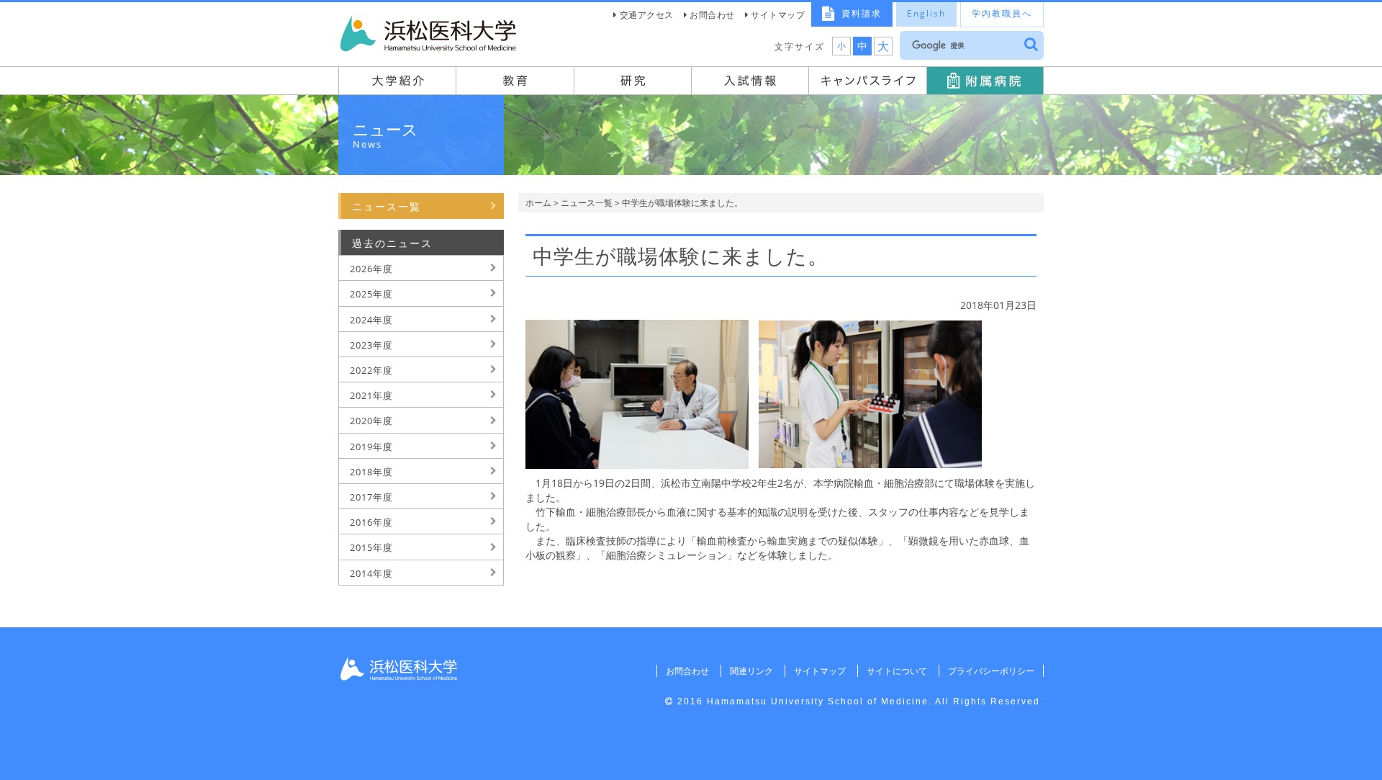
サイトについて (897, 671)
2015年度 (371, 547)
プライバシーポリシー (991, 671)
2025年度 (371, 293)
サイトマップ (778, 15)
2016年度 (371, 522)
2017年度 (371, 496)
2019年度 (371, 446)
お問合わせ (712, 15)
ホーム (538, 203)
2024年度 (371, 319)
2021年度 (371, 395)
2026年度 (371, 268)
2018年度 (371, 471)
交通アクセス (647, 15)
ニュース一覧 (587, 203)
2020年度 (371, 420)
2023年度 (371, 345)
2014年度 (371, 573)
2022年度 (371, 370)
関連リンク (751, 671)
